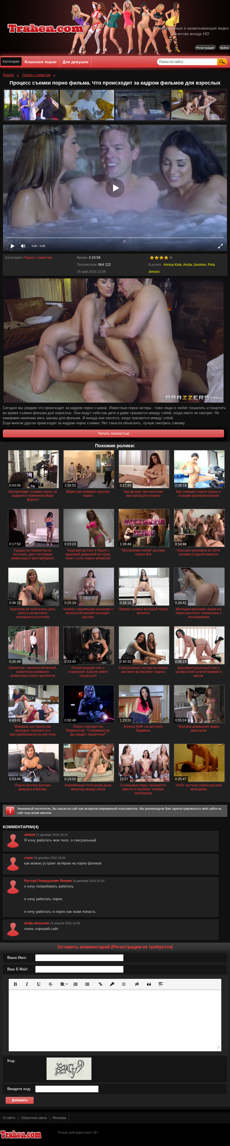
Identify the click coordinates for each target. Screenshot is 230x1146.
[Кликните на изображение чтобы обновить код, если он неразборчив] (69, 1079)
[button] (15, 984)
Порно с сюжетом (38, 258)
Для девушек (75, 62)
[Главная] (46, 34)
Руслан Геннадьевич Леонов (48, 881)
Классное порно (41, 62)
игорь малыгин (36, 923)
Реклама (59, 1118)
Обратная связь (34, 1118)
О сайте (9, 1118)
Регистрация (205, 47)
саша (28, 858)
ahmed (29, 835)
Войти (224, 47)
